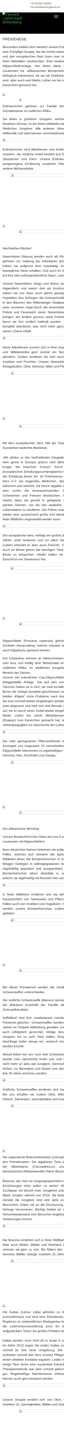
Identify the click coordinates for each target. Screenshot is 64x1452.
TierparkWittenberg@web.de (45, 7)
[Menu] (56, 16)
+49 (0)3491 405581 (41, 3)
